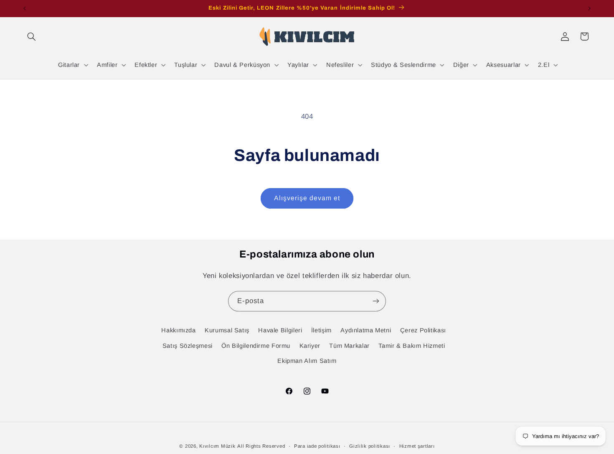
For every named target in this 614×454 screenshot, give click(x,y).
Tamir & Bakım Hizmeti (411, 345)
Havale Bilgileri (280, 330)
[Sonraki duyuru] (589, 8)
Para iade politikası (317, 446)
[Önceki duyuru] (24, 8)
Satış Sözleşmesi (187, 345)
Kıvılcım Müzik (217, 446)
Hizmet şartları (417, 446)
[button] (31, 36)
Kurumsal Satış (227, 330)
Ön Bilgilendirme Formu (255, 345)
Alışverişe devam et (307, 197)
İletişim (321, 330)
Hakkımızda (178, 330)
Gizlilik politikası (369, 446)
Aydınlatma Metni (365, 330)
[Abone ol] (376, 301)
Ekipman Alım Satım (306, 360)
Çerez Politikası (423, 330)
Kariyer (309, 345)
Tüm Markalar (349, 345)
